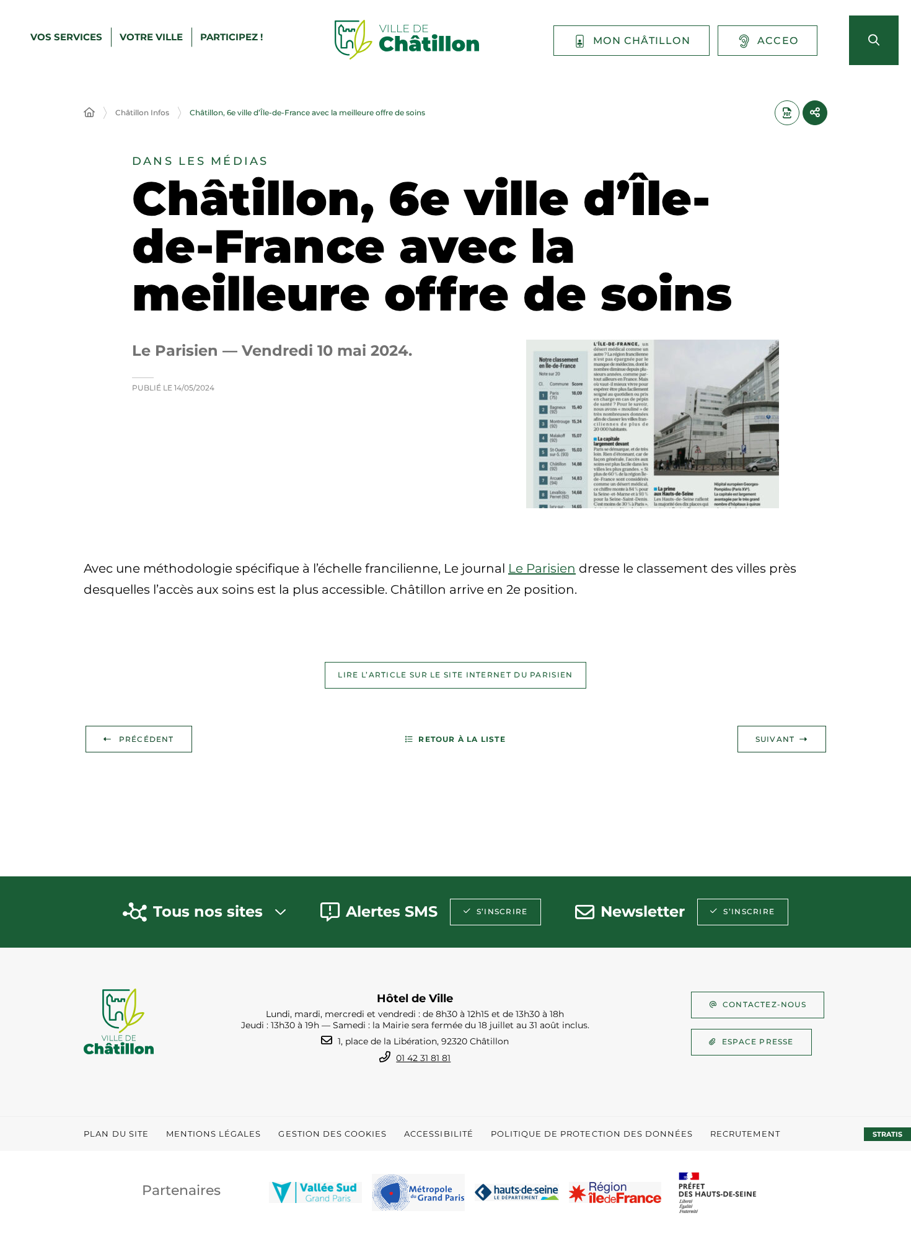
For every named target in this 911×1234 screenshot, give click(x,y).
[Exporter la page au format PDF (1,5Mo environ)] (787, 112)
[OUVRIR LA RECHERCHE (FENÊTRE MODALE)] (874, 40)
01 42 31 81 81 (423, 1058)
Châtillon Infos (142, 112)
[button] (652, 424)
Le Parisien (542, 568)
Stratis (887, 1134)
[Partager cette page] (815, 112)
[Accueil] (89, 112)
